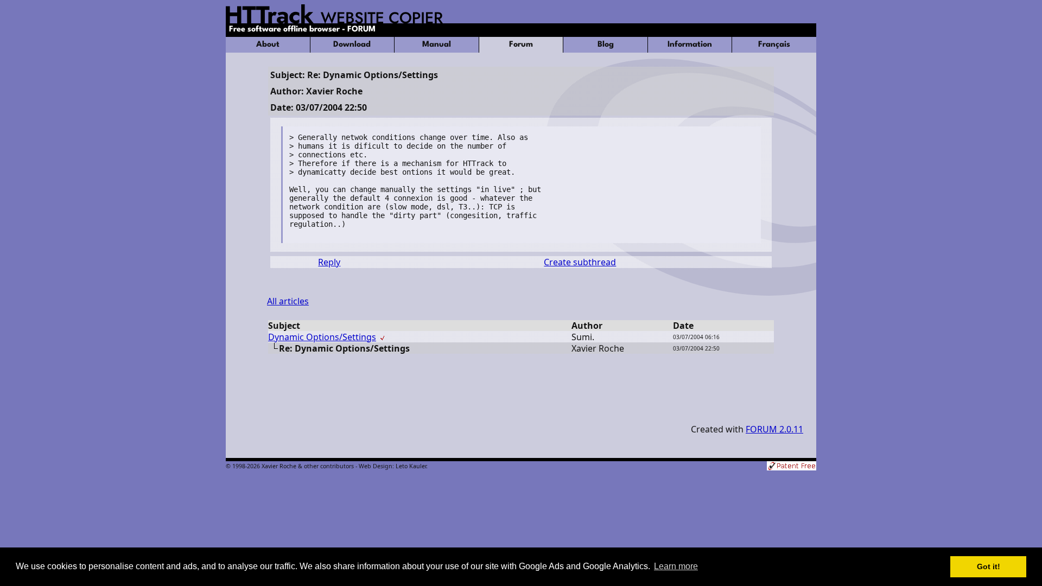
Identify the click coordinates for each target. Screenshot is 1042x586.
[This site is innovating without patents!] (791, 467)
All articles (288, 301)
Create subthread (580, 262)
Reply (329, 262)
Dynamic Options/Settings (322, 337)
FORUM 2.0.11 (774, 429)
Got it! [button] (988, 566)
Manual (436, 45)
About (267, 45)
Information (690, 45)
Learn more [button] (676, 566)
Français (774, 45)
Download (352, 45)
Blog (606, 45)
